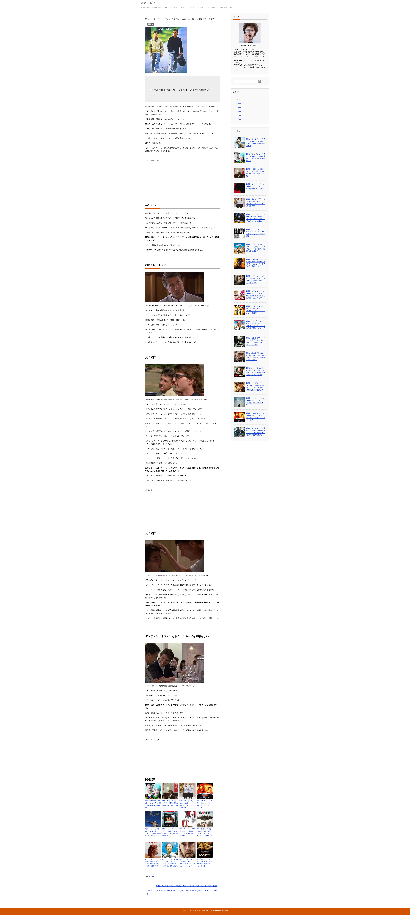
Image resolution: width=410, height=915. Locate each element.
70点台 (238, 111)
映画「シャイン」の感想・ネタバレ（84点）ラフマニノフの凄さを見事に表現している (153, 832)
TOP (152, 7)
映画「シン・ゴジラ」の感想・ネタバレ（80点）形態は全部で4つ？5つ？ (255, 186)
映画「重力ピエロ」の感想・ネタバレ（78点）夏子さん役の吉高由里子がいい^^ (153, 804)
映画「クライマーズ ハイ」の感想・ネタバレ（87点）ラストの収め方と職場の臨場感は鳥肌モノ (170, 863)
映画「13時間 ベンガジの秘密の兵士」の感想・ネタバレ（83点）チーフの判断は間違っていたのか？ (256, 264)
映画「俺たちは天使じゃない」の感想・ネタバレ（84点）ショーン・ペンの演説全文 (187, 804)
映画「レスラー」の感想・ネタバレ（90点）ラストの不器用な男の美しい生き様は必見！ (204, 862)
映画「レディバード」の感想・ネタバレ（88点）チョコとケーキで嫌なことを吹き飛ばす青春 (153, 862)
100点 (238, 99)
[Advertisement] (163, 177)
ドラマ (153, 877)
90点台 (150, 24)
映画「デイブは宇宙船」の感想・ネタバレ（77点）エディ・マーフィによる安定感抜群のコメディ (255, 325)
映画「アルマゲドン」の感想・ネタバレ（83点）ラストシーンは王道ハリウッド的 (204, 804)
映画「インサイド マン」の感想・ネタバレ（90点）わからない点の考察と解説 (186, 886)
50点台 (238, 103)
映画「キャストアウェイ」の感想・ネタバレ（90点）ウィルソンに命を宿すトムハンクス (187, 862)
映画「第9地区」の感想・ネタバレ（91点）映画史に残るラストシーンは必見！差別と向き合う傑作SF (205, 833)
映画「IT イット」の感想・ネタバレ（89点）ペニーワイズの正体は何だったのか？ (187, 832)
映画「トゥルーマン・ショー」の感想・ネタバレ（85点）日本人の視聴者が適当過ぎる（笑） (170, 832)
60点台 (238, 107)
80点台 (238, 115)
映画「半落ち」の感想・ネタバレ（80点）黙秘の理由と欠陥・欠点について (170, 804)
